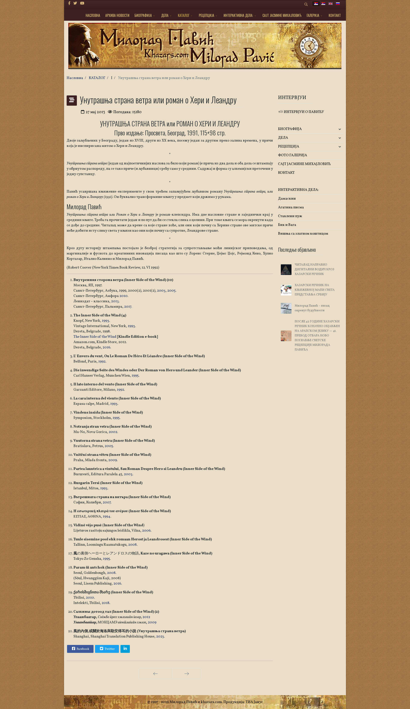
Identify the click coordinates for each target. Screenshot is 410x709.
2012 (146, 617)
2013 (115, 301)
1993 (105, 320)
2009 (112, 460)
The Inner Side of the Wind (95, 336)
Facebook (82, 649)
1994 (106, 516)
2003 (161, 290)
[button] (332, 129)
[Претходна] (155, 673)
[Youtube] (82, 3)
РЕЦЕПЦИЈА (206, 15)
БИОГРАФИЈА (143, 15)
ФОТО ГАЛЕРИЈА (292, 155)
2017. (128, 306)
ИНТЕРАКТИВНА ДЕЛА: (238, 15)
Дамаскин (287, 198)
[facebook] (69, 3)
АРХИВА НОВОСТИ (117, 15)
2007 (107, 502)
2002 (113, 432)
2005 (171, 290)
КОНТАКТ (335, 15)
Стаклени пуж (290, 216)
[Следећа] (186, 673)
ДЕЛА (164, 15)
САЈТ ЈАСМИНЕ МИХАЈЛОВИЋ (282, 15)
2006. (146, 530)
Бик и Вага (287, 224)
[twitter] (75, 3)
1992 (101, 361)
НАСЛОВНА (93, 15)
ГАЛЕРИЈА (313, 15)
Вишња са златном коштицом (303, 233)
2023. (160, 636)
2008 (132, 544)
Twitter (109, 649)
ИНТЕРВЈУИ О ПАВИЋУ (303, 112)
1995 (135, 375)
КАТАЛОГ (183, 15)
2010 (123, 296)
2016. (106, 347)
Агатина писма (291, 207)
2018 (105, 603)
